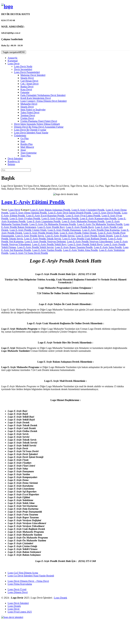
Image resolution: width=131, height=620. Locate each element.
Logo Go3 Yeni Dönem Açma (23, 572)
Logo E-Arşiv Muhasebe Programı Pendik (83, 221)
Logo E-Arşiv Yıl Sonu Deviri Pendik (29, 253)
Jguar (23, 150)
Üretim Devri (27, 118)
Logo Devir (13, 63)
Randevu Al (14, 161)
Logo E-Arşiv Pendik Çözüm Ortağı (28, 230)
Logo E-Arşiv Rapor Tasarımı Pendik (74, 247)
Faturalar (24, 92)
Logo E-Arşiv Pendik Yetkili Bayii (85, 244)
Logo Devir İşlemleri (18, 603)
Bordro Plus (26, 144)
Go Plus (24, 138)
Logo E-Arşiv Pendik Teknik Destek (94, 235)
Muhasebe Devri (28, 103)
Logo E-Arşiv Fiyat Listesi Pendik (83, 215)
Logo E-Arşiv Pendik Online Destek (78, 233)
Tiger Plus (25, 155)
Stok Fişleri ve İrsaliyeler (33, 109)
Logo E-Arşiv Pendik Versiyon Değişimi (45, 241)
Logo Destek (60, 597)
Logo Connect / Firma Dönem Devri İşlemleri (43, 101)
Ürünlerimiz (20, 135)
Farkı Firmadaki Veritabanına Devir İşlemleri (43, 95)
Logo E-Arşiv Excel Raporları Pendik (45, 215)
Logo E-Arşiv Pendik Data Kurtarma (100, 230)
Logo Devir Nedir (23, 66)
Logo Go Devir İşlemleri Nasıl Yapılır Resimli (31, 575)
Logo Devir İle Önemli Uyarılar (30, 129)
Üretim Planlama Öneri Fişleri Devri (38, 121)
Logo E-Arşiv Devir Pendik (106, 212)
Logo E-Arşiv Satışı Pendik (108, 247)
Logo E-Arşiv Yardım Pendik (47, 250)
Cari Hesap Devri (29, 80)
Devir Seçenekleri (23, 69)
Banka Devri (26, 86)
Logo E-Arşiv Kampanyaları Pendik (98, 218)
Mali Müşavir (27, 147)
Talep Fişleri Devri (29, 112)
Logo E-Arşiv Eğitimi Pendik (33, 202)
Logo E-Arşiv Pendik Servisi (59, 235)
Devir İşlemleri (15, 158)
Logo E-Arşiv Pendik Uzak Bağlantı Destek (84, 238)
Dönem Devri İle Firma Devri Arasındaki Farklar (38, 127)
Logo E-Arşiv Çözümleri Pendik (88, 209)
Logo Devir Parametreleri (27, 72)
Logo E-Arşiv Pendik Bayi (51, 227)
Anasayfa (12, 57)
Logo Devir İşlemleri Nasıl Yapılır (31, 132)
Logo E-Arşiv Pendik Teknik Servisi (42, 238)
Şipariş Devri (27, 78)
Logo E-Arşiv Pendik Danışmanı (64, 230)
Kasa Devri (26, 89)
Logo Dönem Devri (18, 592)
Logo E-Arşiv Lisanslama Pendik (44, 221)
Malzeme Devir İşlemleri (32, 75)
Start (22, 141)
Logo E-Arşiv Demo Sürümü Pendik (28, 212)
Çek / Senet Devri (29, 83)
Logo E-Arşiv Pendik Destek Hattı (40, 233)
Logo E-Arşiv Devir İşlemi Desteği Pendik (69, 212)
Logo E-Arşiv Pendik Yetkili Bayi (49, 244)
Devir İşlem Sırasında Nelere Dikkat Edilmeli (37, 124)
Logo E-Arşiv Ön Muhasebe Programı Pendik (52, 224)
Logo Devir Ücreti (17, 589)
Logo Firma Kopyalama (20, 584)
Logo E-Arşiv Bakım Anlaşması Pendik (50, 209)
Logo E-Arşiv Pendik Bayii (80, 227)
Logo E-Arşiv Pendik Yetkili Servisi (35, 247)
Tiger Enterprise (28, 152)
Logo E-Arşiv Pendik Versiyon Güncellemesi (90, 241)
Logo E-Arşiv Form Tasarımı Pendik (60, 218)
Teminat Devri (27, 115)
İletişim (11, 164)
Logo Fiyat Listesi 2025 (20, 611)
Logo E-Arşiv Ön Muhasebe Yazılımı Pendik (100, 224)
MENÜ (14, 52)
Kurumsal (13, 60)
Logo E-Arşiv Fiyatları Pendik (25, 218)
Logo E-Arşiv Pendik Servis (29, 235)
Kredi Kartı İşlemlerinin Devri (35, 98)
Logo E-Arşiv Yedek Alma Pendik (80, 250)
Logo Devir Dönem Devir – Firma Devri (28, 581)
